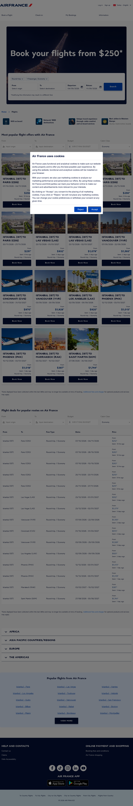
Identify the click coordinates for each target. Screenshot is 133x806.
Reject (81, 209)
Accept (94, 209)
